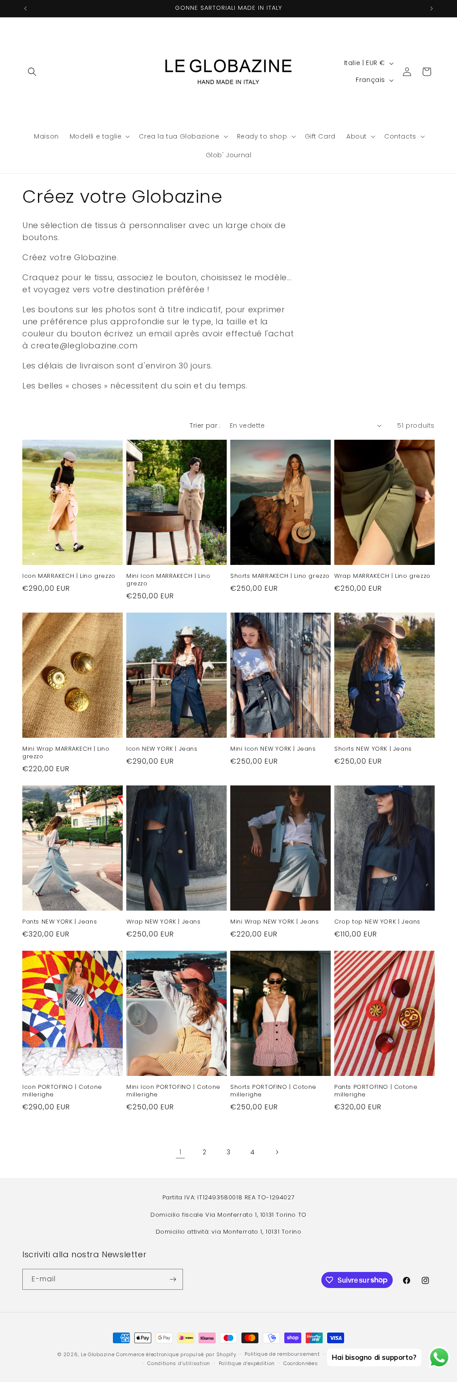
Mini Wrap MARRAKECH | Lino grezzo (66, 753)
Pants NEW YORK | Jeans (59, 922)
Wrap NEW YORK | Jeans (163, 922)
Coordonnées (300, 1363)
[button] (32, 72)
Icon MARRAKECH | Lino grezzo (69, 576)
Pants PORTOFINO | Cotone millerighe (375, 1091)
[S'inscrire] (173, 1279)
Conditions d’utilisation (178, 1363)
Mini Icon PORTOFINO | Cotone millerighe (173, 1091)
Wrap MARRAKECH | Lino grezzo (382, 576)
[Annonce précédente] (25, 8)
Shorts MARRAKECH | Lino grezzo (280, 576)
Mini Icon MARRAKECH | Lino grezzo (168, 580)
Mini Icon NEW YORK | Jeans (273, 749)
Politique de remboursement (282, 1353)
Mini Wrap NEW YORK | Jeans (274, 922)
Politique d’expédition (247, 1363)
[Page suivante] (277, 1152)
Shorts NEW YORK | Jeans (373, 749)
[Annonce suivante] (431, 8)
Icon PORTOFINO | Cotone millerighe (62, 1091)
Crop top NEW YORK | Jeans (377, 922)
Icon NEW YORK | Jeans (162, 749)
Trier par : (205, 425)
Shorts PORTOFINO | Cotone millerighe (273, 1091)
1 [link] (180, 1152)
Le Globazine (97, 1354)
